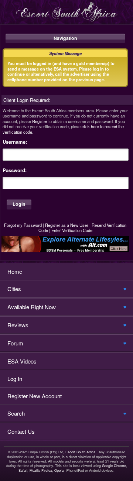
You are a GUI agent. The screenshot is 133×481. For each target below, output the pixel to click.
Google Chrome (114, 465)
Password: (15, 170)
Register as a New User (66, 225)
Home (14, 271)
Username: (15, 142)
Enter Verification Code (71, 230)
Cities (14, 289)
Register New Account (34, 396)
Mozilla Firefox (41, 470)
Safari (22, 470)
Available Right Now (31, 307)
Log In (14, 378)
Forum (15, 343)
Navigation (65, 38)
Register (39, 121)
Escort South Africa (80, 451)
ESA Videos (22, 361)
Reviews (17, 325)
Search (16, 413)
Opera (59, 470)
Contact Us (21, 431)
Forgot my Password (23, 225)
